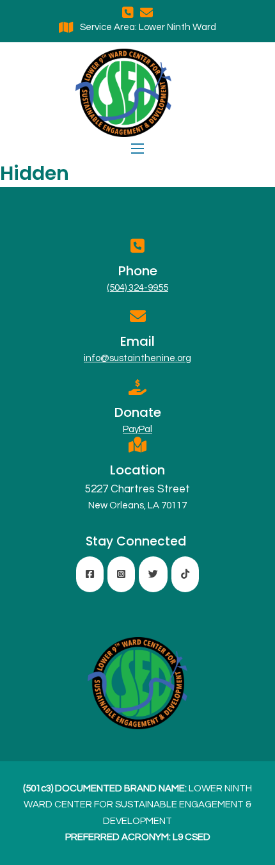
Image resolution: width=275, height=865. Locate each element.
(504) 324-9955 (137, 288)
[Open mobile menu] (137, 148)
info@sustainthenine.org (137, 358)
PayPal (137, 429)
